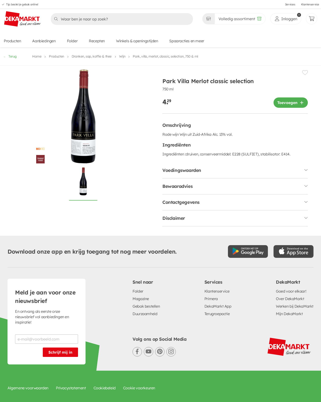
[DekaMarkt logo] (22, 19)
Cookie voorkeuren (139, 388)
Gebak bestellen (146, 306)
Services (290, 4)
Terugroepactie (217, 313)
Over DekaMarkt (290, 298)
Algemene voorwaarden (28, 388)
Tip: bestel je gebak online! (22, 4)
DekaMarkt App (217, 306)
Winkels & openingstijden (137, 41)
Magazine (141, 298)
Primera (211, 298)
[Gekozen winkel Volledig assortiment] (208, 18)
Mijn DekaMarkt (289, 313)
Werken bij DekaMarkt (294, 306)
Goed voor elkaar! (291, 291)
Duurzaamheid (145, 313)
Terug (12, 56)
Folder (72, 41)
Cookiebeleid (105, 388)
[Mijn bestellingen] (311, 18)
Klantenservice (310, 4)
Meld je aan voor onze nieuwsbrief (45, 296)
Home (36, 56)
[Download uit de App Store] (293, 251)
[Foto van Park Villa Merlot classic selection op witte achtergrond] (83, 184)
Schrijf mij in (60, 352)
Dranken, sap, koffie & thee (92, 56)
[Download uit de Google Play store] (248, 251)
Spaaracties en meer (186, 41)
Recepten (97, 41)
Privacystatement (71, 388)
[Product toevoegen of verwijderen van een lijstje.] (305, 73)
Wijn (122, 56)
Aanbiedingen (43, 41)
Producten (12, 41)
